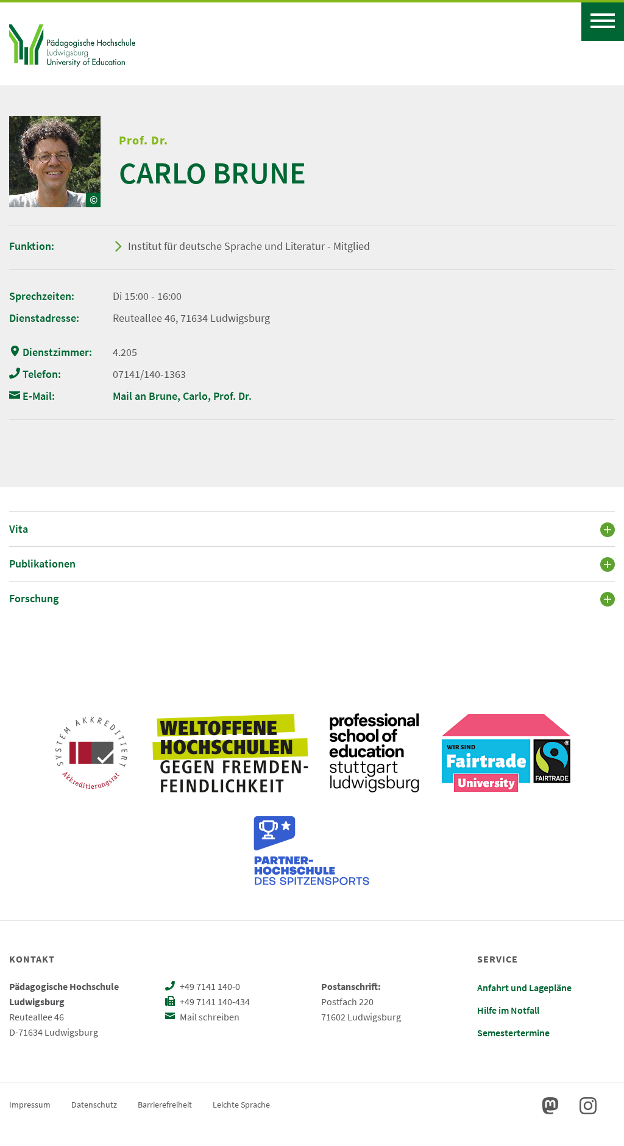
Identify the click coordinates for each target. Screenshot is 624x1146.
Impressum (30, 1104)
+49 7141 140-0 (209, 986)
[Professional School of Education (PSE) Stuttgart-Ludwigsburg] (374, 752)
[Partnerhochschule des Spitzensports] (312, 850)
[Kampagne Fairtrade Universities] (506, 752)
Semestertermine (513, 1033)
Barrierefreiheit (165, 1104)
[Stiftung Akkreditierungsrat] (91, 752)
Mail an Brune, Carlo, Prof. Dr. (182, 396)
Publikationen (42, 564)
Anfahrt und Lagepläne (524, 987)
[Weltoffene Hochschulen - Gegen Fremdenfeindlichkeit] (230, 752)
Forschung (33, 598)
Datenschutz (94, 1104)
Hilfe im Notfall (508, 1010)
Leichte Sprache (241, 1104)
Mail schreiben (208, 1017)
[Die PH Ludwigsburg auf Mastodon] (550, 1106)
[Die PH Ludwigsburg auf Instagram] (588, 1106)
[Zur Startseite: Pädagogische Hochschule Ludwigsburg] (72, 43)
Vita (18, 529)
